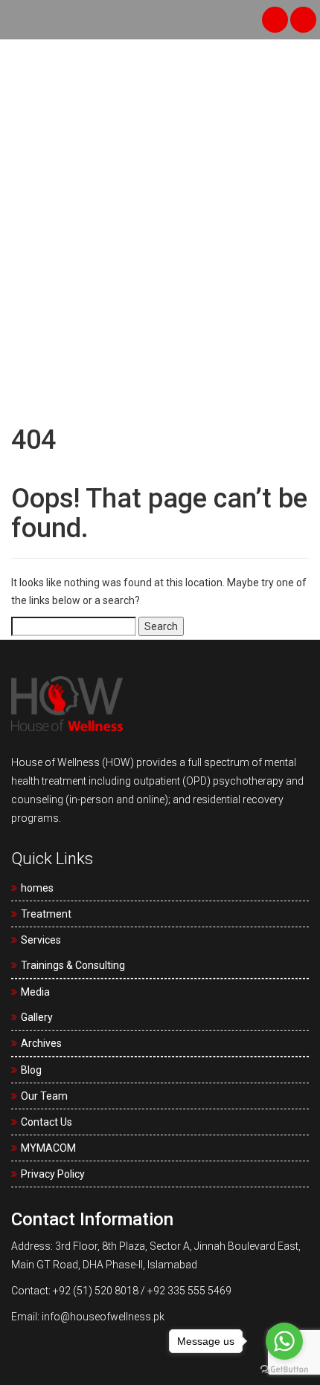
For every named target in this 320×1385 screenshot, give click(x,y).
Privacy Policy (53, 1174)
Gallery (37, 1017)
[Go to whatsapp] (284, 1341)
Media (35, 992)
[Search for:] (73, 626)
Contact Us (46, 1122)
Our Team (44, 1096)
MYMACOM (48, 1148)
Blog (31, 1070)
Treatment (46, 914)
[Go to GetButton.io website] (284, 1370)
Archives (41, 1043)
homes (37, 888)
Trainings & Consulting (73, 965)
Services (41, 940)
